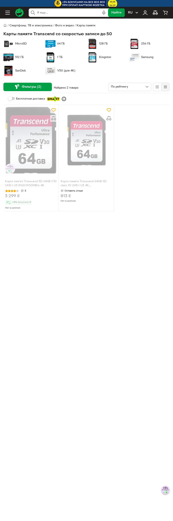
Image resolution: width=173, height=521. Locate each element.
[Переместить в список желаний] (53, 110)
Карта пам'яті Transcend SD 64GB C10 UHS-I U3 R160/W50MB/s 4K (31, 183)
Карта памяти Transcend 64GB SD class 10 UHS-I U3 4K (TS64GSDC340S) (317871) (84, 184)
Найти (116, 12)
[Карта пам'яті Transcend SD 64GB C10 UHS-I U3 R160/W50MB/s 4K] (31, 140)
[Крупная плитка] (157, 87)
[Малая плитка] (165, 87)
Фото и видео (64, 25)
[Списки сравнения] (155, 12)
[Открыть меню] (7, 12)
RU (130, 12)
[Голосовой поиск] (104, 12)
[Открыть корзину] (165, 12)
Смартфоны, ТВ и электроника (30, 25)
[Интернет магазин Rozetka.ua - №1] (19, 12)
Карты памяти (86, 25)
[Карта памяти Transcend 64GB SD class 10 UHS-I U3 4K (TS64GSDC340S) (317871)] (86, 140)
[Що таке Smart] (64, 99)
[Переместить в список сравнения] (53, 118)
